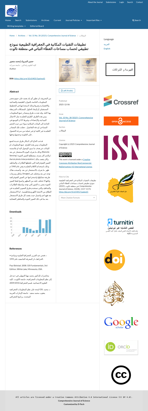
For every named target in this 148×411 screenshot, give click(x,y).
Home (8, 20)
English (107, 48)
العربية (106, 44)
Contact (139, 2)
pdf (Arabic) (68, 90)
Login (121, 2)
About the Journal (95, 2)
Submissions (31, 20)
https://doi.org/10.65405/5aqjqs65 (29, 78)
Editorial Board (37, 26)
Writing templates (15, 26)
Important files (93, 20)
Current (57, 20)
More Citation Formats (70, 198)
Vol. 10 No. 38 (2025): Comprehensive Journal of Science (52, 35)
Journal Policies (72, 20)
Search (18, 20)
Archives (45, 20)
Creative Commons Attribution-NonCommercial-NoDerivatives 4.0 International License (75, 163)
